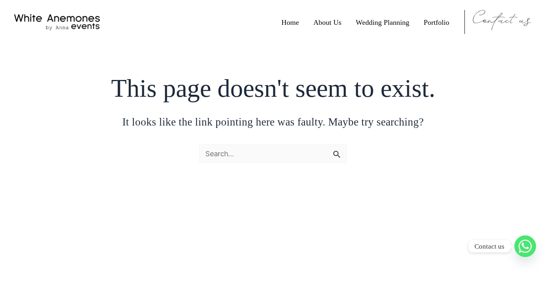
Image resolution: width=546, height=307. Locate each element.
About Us (327, 22)
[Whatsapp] (525, 246)
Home (290, 22)
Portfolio (436, 22)
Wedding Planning (382, 22)
